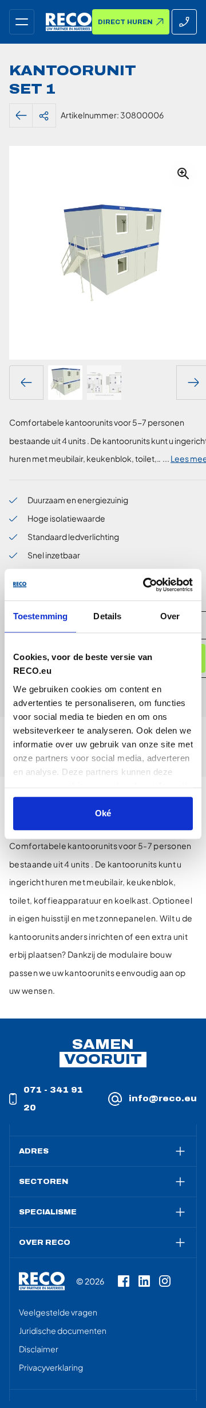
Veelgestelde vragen (58, 1312)
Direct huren (125, 22)
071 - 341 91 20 (53, 1099)
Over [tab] (170, 616)
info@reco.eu (163, 1098)
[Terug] (21, 115)
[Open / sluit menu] (21, 21)
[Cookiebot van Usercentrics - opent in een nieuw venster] (145, 584)
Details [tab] (107, 616)
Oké (103, 813)
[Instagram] (165, 1281)
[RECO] (42, 1281)
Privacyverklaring (51, 1367)
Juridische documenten (62, 1330)
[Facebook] (123, 1281)
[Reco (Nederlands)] (69, 21)
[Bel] (184, 21)
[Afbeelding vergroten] (183, 173)
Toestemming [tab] (40, 616)
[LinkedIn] (144, 1281)
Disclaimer (38, 1349)
